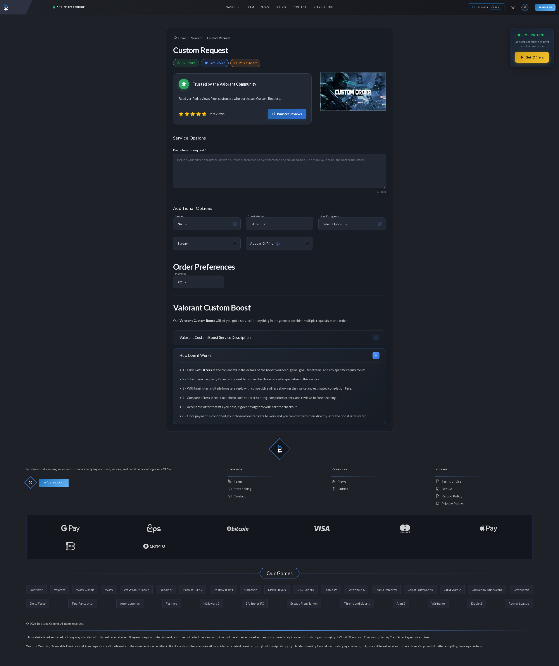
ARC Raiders (305, 590)
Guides (343, 489)
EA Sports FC (255, 603)
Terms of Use (451, 481)
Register (545, 7)
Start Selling (243, 489)
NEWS (265, 7)
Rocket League (519, 603)
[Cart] (513, 7)
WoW (109, 590)
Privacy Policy (452, 503)
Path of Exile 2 (193, 590)
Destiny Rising (223, 590)
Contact (240, 496)
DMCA (447, 489)
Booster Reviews (289, 114)
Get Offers (534, 57)
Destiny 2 (36, 590)
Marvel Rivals (277, 590)
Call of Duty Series (420, 590)
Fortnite (171, 603)
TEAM (250, 7)
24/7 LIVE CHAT (54, 482)
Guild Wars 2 (452, 590)
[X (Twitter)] (30, 482)
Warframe (438, 603)
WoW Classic (85, 590)
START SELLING (323, 7)
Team (238, 481)
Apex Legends (130, 603)
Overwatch (521, 590)
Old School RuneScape (487, 590)
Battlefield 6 (356, 590)
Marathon (250, 590)
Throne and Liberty (357, 603)
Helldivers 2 (211, 603)
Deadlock (166, 590)
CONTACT (300, 7)
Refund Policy (452, 496)
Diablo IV (331, 590)
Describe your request (189, 150)
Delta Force (38, 603)
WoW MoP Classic (136, 590)
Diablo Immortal (386, 590)
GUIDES (281, 7)
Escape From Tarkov (303, 603)
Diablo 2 (476, 603)
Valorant (60, 590)
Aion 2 (401, 603)
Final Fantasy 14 (83, 603)
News (342, 481)
